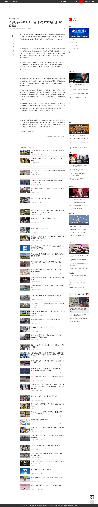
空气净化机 (37, 67)
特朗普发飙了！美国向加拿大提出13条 (78, 135)
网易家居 (14, 18)
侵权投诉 (75, 505)
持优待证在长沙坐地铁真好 (41, 228)
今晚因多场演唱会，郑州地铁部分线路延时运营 (47, 295)
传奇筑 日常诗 (73, 39)
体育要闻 (71, 152)
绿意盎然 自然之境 (73, 42)
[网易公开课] (65, 1)
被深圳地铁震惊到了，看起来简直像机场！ (45, 396)
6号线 (38, 34)
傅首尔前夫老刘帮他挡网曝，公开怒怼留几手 (79, 205)
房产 (74, 294)
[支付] (74, 1)
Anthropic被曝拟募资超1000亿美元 (77, 235)
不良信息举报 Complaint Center (64, 505)
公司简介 (40, 505)
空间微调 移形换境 (73, 45)
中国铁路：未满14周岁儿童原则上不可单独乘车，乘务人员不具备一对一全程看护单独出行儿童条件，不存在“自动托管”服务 (47, 386)
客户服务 (52, 505)
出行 (60, 39)
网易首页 (7, 1)
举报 (64, 28)
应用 (10, 1)
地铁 (36, 34)
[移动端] (61, 1)
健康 (83, 294)
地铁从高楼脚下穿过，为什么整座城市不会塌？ (47, 445)
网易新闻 (74, 18)
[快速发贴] (13, 36)
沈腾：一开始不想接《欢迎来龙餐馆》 (78, 199)
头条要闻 (71, 71)
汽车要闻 (71, 242)
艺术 (87, 294)
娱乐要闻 (71, 186)
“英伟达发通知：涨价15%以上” (76, 226)
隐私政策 (55, 505)
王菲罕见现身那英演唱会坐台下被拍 (77, 202)
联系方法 (44, 505)
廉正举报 (72, 505)
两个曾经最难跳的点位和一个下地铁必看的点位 (47, 485)
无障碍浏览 (15, 1)
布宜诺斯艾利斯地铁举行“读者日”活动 (44, 218)
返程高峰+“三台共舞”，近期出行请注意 (42, 327)
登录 (81, 1)
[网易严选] (70, 1)
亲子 (79, 294)
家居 (70, 26)
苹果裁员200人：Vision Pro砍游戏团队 (78, 232)
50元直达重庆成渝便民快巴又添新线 (41, 469)
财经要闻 (71, 122)
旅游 (70, 294)
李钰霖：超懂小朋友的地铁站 (39, 420)
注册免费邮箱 (86, 1)
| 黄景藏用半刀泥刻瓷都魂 (76, 287)
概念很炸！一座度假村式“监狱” (76, 321)
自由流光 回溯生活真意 (74, 48)
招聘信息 (48, 505)
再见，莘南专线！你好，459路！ (40, 198)
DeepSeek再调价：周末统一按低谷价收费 (78, 229)
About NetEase (35, 505)
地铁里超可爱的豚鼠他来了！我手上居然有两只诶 (47, 477)
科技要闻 (71, 213)
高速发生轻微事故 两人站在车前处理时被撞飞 (46, 319)
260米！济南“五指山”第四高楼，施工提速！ (79, 318)
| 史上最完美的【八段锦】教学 (77, 280)
